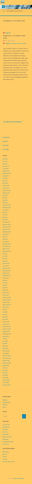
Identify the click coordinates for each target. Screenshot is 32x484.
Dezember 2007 (7, 385)
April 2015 (5, 200)
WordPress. (21, 478)
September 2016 (7, 173)
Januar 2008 (6, 382)
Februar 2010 (6, 321)
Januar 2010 (6, 324)
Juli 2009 (5, 338)
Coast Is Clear (6, 424)
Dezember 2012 (7, 244)
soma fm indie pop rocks (9, 461)
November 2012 (7, 246)
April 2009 (5, 346)
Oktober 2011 (6, 273)
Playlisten (5, 404)
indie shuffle (6, 434)
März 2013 (5, 239)
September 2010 (7, 304)
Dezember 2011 (6, 268)
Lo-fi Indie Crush (16, 43)
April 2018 (5, 159)
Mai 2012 (5, 258)
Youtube (6, 149)
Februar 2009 (6, 350)
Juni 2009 (5, 341)
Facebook (6, 137)
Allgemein (8, 33)
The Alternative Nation (8, 441)
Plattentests (5, 439)
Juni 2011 (5, 282)
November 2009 (7, 329)
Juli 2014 (5, 212)
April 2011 (5, 287)
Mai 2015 (5, 197)
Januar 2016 (6, 188)
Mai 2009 (5, 343)
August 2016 (6, 176)
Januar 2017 (6, 168)
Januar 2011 (6, 295)
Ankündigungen (6, 402)
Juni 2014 (5, 214)
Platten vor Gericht (7, 436)
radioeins (5, 459)
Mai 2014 (5, 217)
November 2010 (7, 299)
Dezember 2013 (7, 224)
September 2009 (7, 333)
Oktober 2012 (6, 248)
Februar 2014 (6, 222)
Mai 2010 (5, 314)
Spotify (5, 141)
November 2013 (7, 227)
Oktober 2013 (6, 229)
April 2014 (5, 219)
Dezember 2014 (7, 205)
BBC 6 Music (6, 451)
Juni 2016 (5, 178)
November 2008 (7, 358)
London (24, 43)
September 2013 (7, 231)
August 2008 (6, 365)
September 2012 (7, 251)
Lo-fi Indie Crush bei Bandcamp (12, 121)
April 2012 (5, 261)
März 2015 (5, 202)
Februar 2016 (6, 185)
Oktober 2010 (6, 302)
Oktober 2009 (6, 331)
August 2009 (6, 336)
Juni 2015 (5, 195)
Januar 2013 (6, 241)
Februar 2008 (6, 380)
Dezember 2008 (7, 355)
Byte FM (5, 454)
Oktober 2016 (6, 171)
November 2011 (6, 270)
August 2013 (6, 234)
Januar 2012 (6, 265)
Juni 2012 (5, 256)
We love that (6, 444)
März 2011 (5, 290)
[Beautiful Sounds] (3, 2)
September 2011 (7, 275)
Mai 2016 (5, 180)
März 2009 (5, 348)
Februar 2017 (6, 166)
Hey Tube (5, 432)
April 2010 (5, 316)
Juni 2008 (5, 370)
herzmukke (5, 429)
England (7, 43)
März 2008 (5, 377)
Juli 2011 (5, 280)
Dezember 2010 (7, 297)
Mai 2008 (5, 372)
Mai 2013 (5, 236)
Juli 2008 (5, 368)
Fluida (15, 478)
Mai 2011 (5, 285)
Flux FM (5, 456)
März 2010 (5, 319)
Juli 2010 (5, 309)
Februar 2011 (6, 292)
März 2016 (5, 183)
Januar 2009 (6, 353)
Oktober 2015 (6, 193)
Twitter (5, 145)
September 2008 (7, 363)
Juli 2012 (5, 253)
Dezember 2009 (7, 326)
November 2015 (7, 190)
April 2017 (5, 163)
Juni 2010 (5, 312)
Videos (4, 407)
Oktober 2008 (6, 360)
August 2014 (6, 210)
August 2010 (6, 307)
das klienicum (6, 427)
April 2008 (5, 375)
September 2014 (7, 207)
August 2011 (6, 278)
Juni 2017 (5, 161)
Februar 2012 (6, 263)
